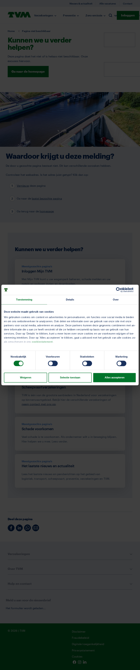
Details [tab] (70, 299)
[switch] (53, 363)
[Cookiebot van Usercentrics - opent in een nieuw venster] (121, 289)
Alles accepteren (114, 377)
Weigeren (25, 377)
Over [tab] (116, 299)
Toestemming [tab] (24, 299)
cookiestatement (42, 341)
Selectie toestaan (70, 377)
